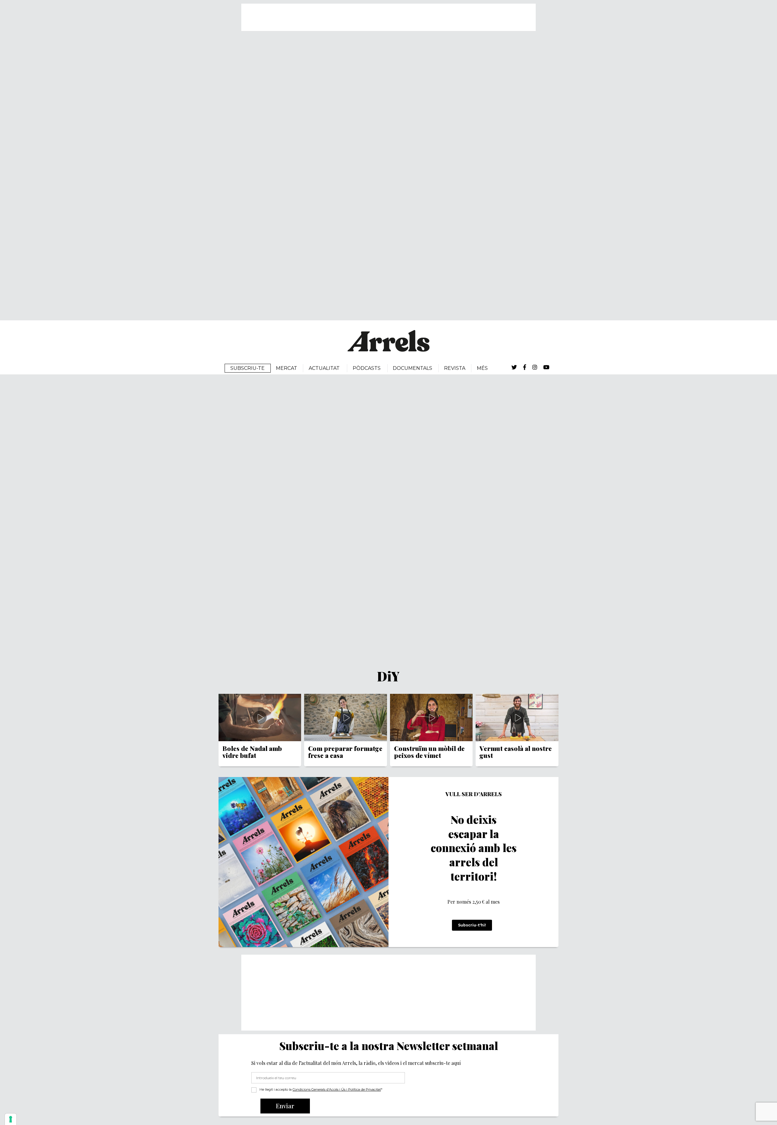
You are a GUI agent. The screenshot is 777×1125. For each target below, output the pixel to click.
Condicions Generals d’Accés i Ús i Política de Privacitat (337, 1089)
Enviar (285, 1106)
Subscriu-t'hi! (472, 925)
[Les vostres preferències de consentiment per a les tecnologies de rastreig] (10, 1119)
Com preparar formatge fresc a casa (345, 752)
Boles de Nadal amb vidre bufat (252, 752)
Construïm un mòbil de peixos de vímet (429, 752)
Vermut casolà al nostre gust (516, 752)
